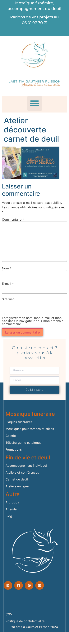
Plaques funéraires (19, 422)
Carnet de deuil (17, 479)
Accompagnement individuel (26, 465)
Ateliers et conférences (22, 472)
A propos (12, 502)
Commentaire (13, 219)
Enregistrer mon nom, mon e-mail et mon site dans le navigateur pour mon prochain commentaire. (32, 320)
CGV (9, 614)
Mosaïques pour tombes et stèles (30, 429)
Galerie (11, 436)
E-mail (8, 283)
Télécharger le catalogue (23, 442)
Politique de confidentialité (25, 621)
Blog (9, 516)
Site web (8, 299)
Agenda (11, 509)
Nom (6, 268)
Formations (14, 449)
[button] (34, 103)
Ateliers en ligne (17, 486)
